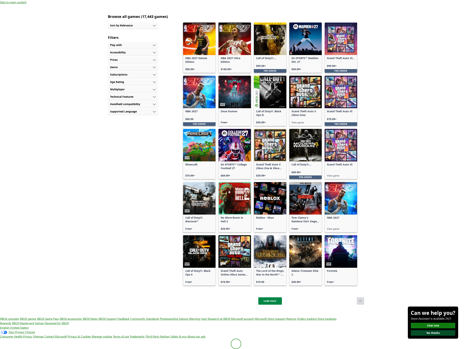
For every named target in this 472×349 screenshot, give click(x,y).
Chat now (433, 325)
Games (39, 323)
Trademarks (137, 336)
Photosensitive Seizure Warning (180, 319)
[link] (199, 48)
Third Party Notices (157, 336)
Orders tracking (307, 319)
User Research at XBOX (216, 319)
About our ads (196, 336)
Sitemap (38, 336)
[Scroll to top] (360, 301)
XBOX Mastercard (23, 323)
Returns (291, 319)
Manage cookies (102, 336)
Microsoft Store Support (270, 319)
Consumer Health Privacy (16, 336)
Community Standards (144, 319)
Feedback (123, 319)
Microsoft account (242, 319)
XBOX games (28, 319)
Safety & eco (178, 336)
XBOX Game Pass (48, 319)
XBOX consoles (9, 319)
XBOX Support (107, 319)
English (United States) (14, 327)
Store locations (326, 319)
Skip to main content (13, 2)
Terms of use (121, 336)
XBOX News (90, 319)
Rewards (5, 323)
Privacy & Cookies (79, 336)
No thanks (433, 333)
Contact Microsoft (55, 336)
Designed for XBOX (56, 323)
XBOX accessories (71, 319)
